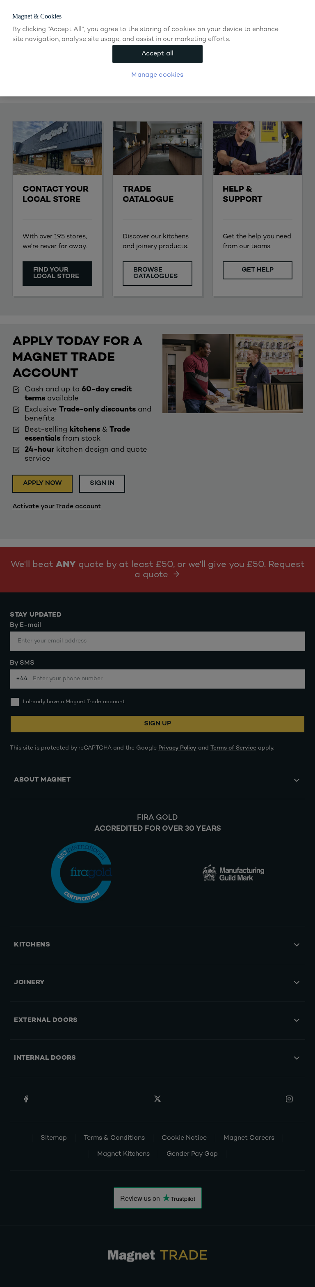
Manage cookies (157, 75)
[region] (157, 48)
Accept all (158, 53)
